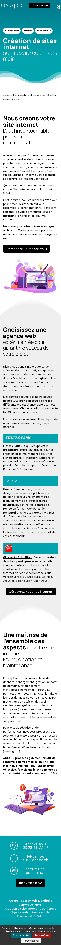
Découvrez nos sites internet (30, 592)
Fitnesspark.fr (12, 457)
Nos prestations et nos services (29, 95)
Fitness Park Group (16, 446)
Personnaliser (31, 940)
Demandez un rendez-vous (26, 249)
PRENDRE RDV (30, 883)
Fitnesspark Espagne (37, 457)
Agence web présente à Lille (30, 912)
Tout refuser (42, 935)
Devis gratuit (40, 5)
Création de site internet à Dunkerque (30, 908)
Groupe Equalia (13, 489)
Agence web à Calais (31, 916)
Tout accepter (21, 935)
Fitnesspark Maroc (15, 461)
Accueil (6, 95)
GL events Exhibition (17, 557)
